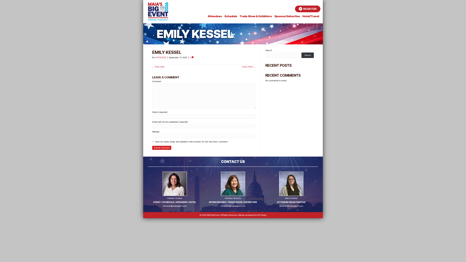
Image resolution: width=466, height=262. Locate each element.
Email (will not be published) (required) (170, 122)
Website (155, 132)
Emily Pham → (249, 67)
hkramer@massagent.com (175, 206)
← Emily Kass (158, 67)
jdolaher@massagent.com (291, 206)
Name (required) (159, 112)
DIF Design (261, 215)
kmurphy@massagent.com (233, 206)
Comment (156, 81)
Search (268, 50)
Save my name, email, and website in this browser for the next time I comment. (191, 142)
